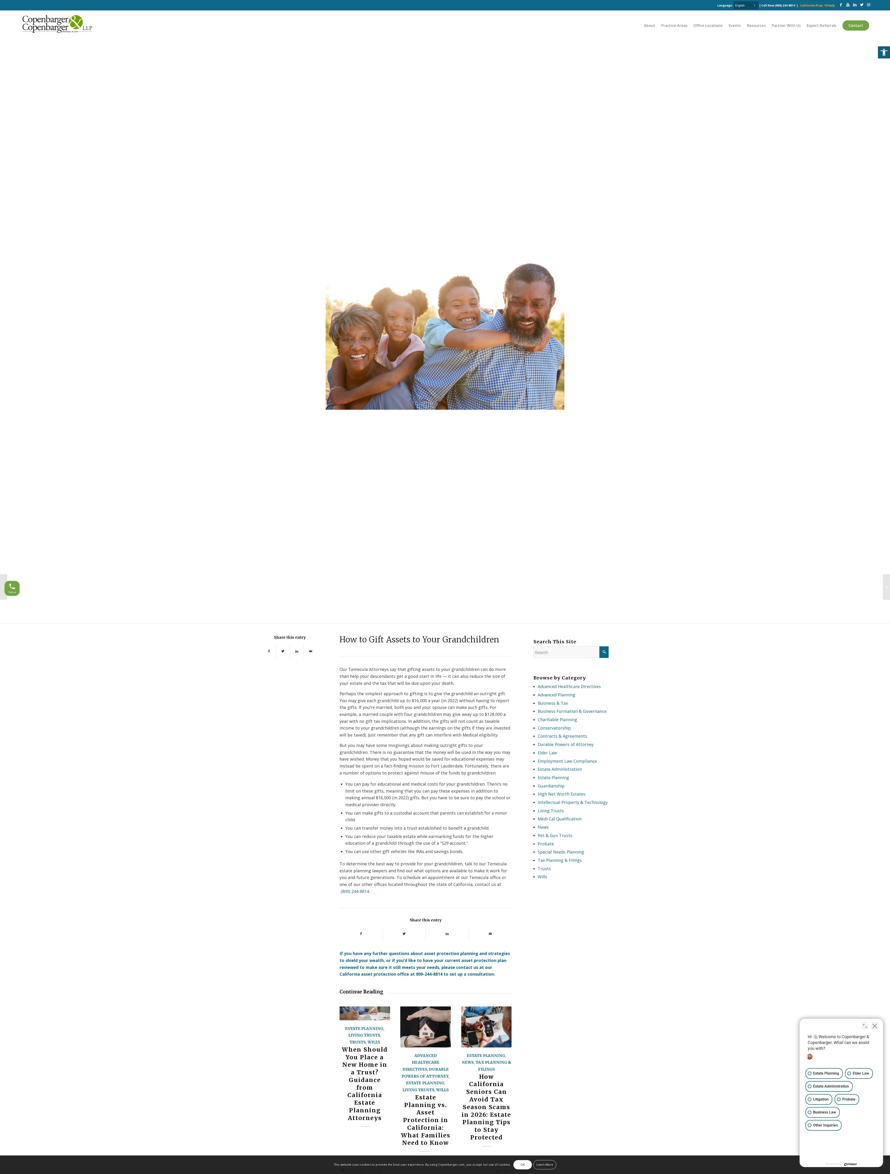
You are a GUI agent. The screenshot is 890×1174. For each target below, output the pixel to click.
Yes (452, 598)
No (436, 598)
